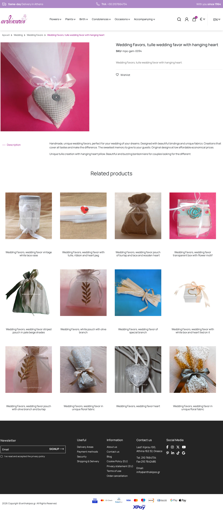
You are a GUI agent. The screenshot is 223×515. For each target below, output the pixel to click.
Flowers (54, 19)
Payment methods (87, 451)
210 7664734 (148, 457)
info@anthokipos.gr (148, 472)
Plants (69, 19)
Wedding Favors (35, 34)
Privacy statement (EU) (120, 466)
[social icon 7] (178, 453)
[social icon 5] (167, 453)
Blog (109, 456)
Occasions (121, 19)
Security (82, 456)
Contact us (113, 451)
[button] (123, 75)
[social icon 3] (178, 447)
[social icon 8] (183, 453)
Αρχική (6, 34)
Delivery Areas (85, 447)
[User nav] (187, 19)
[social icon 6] (172, 453)
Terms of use (114, 471)
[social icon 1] (167, 447)
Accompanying (143, 19)
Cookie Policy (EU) (117, 461)
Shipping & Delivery (88, 461)
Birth (83, 19)
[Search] (179, 19)
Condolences (100, 19)
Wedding (18, 34)
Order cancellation (117, 476)
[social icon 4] (184, 447)
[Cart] (194, 19)
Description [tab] (13, 145)
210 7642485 (148, 461)
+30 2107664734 (117, 4)
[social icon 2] (172, 447)
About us (112, 447)
